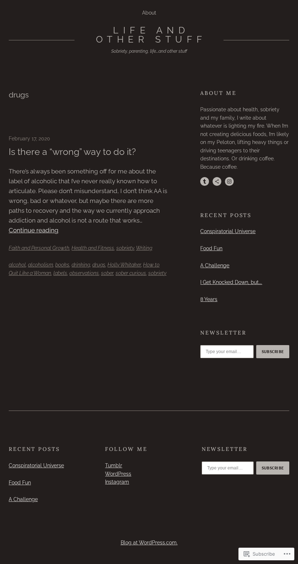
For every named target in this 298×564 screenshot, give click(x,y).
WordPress (118, 474)
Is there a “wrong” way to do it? (72, 151)
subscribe (273, 351)
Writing (144, 248)
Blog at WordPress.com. (149, 542)
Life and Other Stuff (151, 35)
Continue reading (34, 230)
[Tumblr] (204, 181)
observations (84, 273)
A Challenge (214, 265)
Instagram (117, 482)
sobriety (125, 248)
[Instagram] (229, 181)
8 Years (208, 299)
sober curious (131, 273)
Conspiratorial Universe (227, 231)
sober (107, 273)
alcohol (17, 264)
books (62, 264)
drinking (81, 264)
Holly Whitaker (124, 264)
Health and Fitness (93, 248)
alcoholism (40, 264)
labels (60, 273)
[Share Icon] (217, 181)
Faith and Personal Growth (39, 248)
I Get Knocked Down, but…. (231, 282)
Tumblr (113, 465)
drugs (98, 264)
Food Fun (211, 248)
